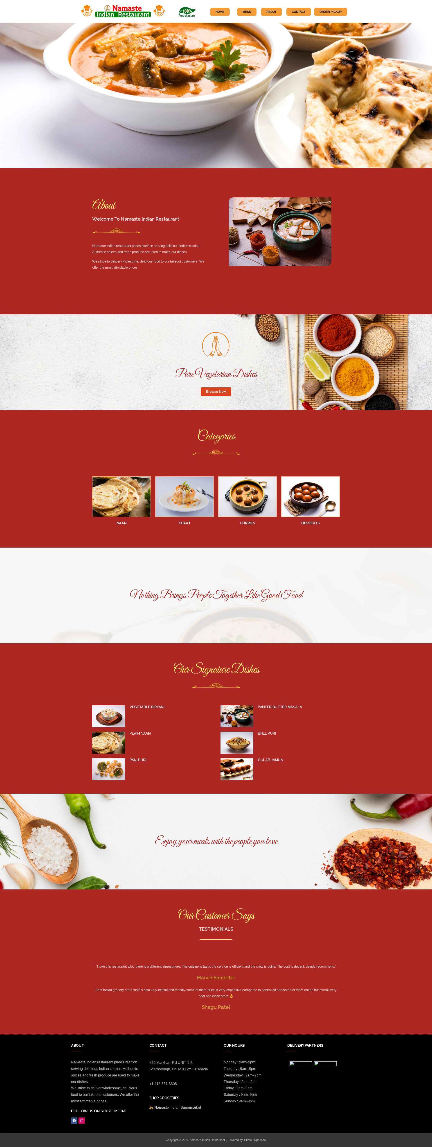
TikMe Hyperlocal (255, 1140)
